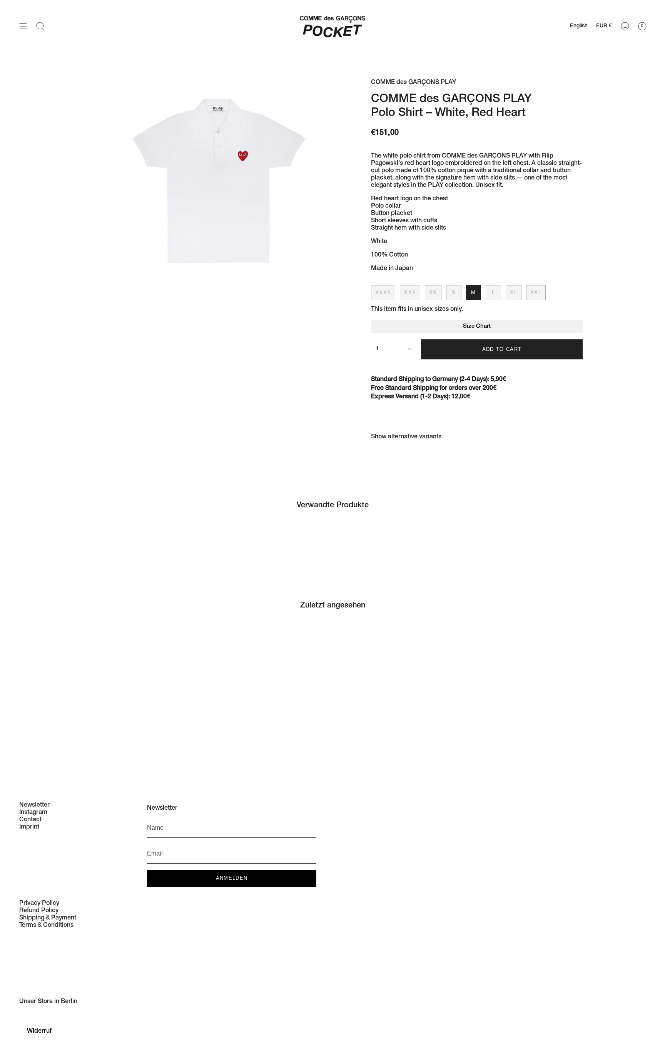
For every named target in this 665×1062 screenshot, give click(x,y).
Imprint (29, 827)
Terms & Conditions (46, 926)
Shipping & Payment (47, 918)
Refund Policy (38, 911)
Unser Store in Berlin (48, 1002)
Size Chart (477, 326)
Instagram (33, 813)
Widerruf (39, 1031)
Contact (30, 820)
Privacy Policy (39, 904)
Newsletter (34, 805)
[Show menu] (23, 26)
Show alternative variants (406, 437)
